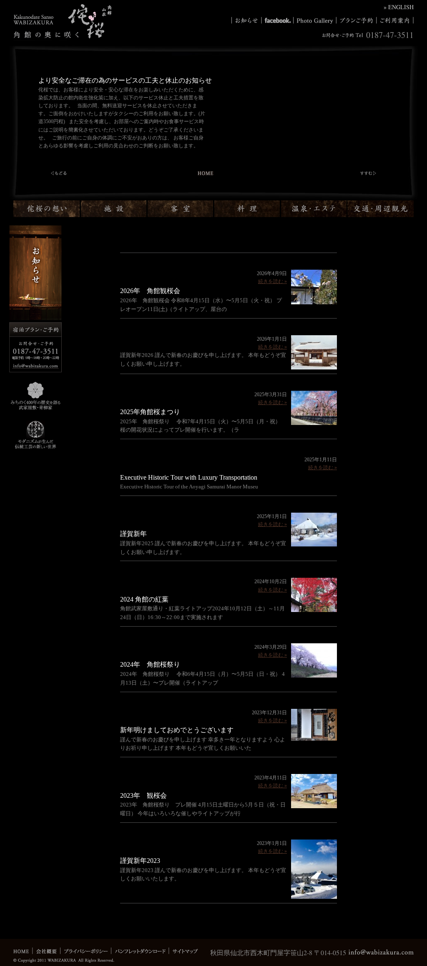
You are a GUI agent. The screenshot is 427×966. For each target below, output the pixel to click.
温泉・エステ (314, 208)
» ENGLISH (399, 7)
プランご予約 (356, 20)
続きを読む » (272, 281)
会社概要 (46, 950)
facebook (277, 20)
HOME (22, 950)
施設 (114, 208)
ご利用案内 (395, 20)
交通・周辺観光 (380, 208)
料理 (247, 208)
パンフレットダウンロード (139, 950)
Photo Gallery (314, 20)
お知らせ (246, 20)
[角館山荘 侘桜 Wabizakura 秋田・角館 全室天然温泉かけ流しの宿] (62, 33)
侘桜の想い (47, 208)
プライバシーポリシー (85, 950)
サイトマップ (183, 950)
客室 (181, 208)
